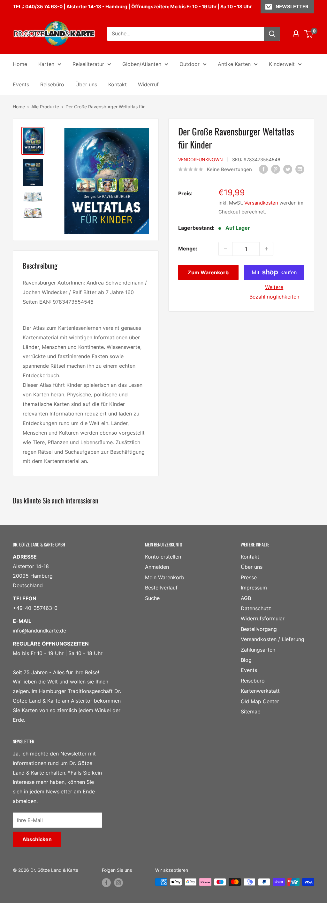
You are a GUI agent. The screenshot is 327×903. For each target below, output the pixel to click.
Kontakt (117, 84)
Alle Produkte (45, 106)
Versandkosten (261, 203)
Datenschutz (256, 608)
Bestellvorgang (259, 629)
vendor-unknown (200, 159)
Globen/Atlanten (141, 64)
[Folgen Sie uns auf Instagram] (118, 882)
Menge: (187, 248)
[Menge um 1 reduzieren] (225, 249)
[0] (309, 34)
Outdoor (189, 64)
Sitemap (251, 711)
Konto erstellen (163, 556)
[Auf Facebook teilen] (263, 169)
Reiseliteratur (88, 64)
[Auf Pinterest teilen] (275, 169)
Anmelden (157, 567)
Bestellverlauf (161, 587)
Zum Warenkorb (208, 272)
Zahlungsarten (258, 650)
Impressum (254, 587)
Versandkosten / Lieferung (272, 639)
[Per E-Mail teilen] (299, 169)
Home (20, 64)
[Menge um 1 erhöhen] (266, 249)
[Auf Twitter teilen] (287, 169)
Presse (249, 577)
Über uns (86, 84)
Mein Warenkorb (164, 577)
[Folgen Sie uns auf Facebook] (106, 882)
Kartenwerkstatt (260, 691)
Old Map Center (260, 701)
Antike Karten (234, 64)
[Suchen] (272, 34)
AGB (246, 598)
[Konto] (296, 33)
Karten (46, 64)
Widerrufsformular (263, 618)
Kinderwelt (282, 64)
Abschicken (37, 839)
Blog (246, 660)
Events (21, 84)
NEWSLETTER (292, 7)
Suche (152, 598)
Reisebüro (52, 84)
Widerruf (148, 84)
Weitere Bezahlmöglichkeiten (274, 292)
